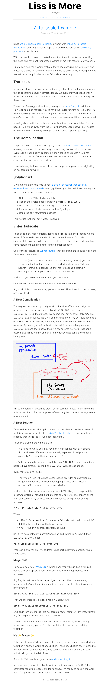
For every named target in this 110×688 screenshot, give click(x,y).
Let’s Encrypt (72, 106)
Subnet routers (47, 250)
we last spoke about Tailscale (35, 43)
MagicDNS (41, 566)
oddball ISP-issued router (77, 145)
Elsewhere (54, 17)
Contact (63, 17)
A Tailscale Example (55, 27)
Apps (47, 17)
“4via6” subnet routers (61, 433)
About (42, 17)
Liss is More (55, 6)
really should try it (61, 659)
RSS (68, 17)
